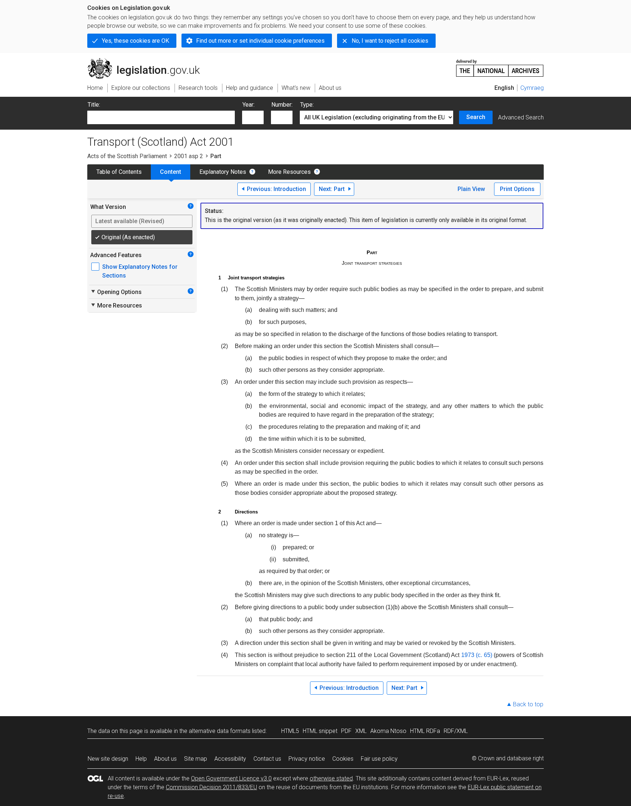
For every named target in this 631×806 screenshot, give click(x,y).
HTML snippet (320, 730)
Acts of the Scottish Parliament (127, 156)
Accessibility (230, 758)
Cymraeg (532, 87)
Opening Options (116, 291)
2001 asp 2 (188, 156)
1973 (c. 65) (476, 655)
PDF (346, 730)
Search (475, 117)
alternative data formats (220, 730)
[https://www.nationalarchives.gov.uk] (500, 65)
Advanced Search (521, 117)
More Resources (289, 171)
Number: (281, 104)
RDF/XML (456, 730)
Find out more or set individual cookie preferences (260, 40)
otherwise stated (331, 778)
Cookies (342, 758)
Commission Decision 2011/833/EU (211, 787)
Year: (248, 104)
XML (361, 730)
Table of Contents (119, 171)
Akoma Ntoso (388, 730)
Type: (307, 104)
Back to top (528, 704)
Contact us (267, 758)
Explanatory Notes (222, 171)
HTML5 (290, 730)
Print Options (517, 189)
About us (165, 758)
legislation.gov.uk (147, 61)
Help (141, 758)
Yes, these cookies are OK (135, 40)
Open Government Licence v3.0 (231, 778)
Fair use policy (379, 758)
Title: (94, 104)
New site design (108, 758)
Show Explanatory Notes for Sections (139, 271)
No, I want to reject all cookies (390, 40)
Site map (195, 758)
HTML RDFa (425, 730)
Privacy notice (306, 758)
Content (170, 171)
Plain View (471, 189)
